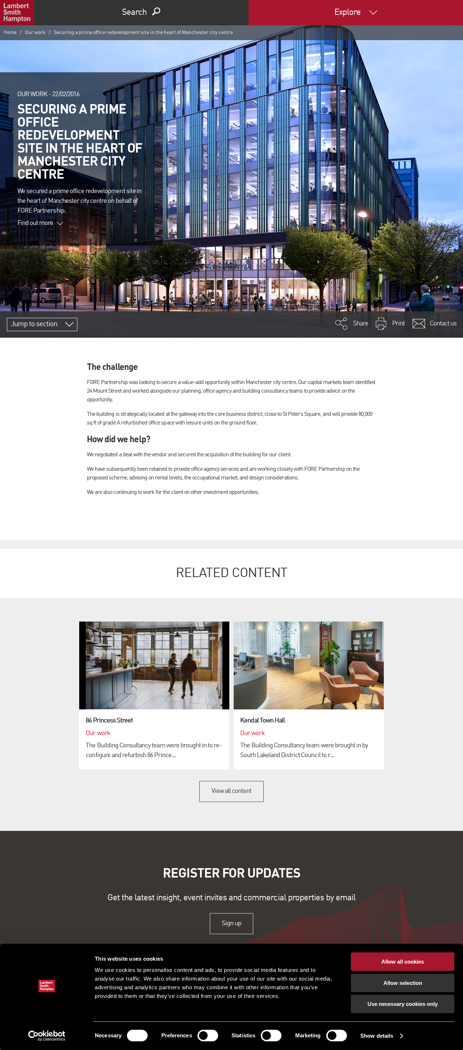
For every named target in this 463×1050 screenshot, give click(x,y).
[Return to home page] (17, 12)
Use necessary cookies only (403, 1004)
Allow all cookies (402, 962)
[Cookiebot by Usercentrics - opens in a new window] (46, 1035)
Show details (376, 1036)
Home (10, 32)
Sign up (231, 923)
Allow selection (402, 983)
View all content (232, 791)
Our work (35, 32)
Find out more (35, 223)
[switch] (207, 1035)
